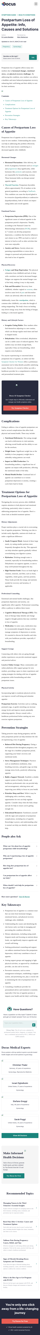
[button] (20, 847)
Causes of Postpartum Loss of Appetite (19, 101)
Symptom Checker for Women (12, 362)
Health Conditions (26, 15)
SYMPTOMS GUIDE (9, 15)
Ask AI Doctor (24, 897)
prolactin (19, 172)
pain (22, 292)
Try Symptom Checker (20, 408)
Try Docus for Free (14, 1176)
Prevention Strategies (12, 115)
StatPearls (31, 191)
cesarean (30, 289)
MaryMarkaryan (22, 37)
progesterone (12, 169)
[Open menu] (35, 3)
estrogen (35, 166)
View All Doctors (20, 1135)
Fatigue (8, 270)
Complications (10, 104)
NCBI (27, 229)
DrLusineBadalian (7, 37)
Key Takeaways (10, 119)
